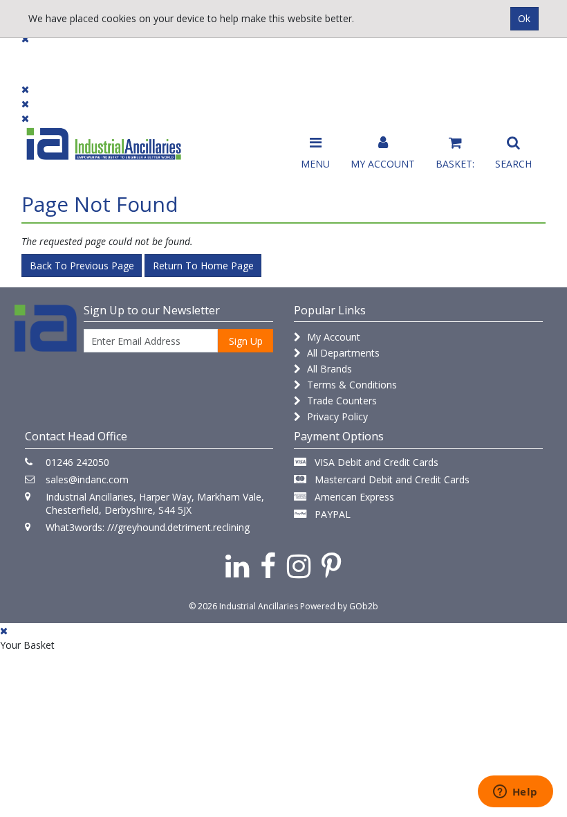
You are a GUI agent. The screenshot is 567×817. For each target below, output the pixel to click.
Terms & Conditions (350, 384)
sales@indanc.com (87, 479)
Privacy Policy (336, 416)
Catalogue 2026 (423, 63)
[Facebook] (267, 565)
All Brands (328, 368)
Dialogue (119, 57)
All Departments (342, 352)
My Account (332, 336)
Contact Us (253, 57)
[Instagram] (298, 565)
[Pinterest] (331, 565)
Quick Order (512, 63)
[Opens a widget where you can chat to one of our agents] (515, 792)
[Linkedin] (237, 565)
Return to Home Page (203, 265)
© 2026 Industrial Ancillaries (243, 606)
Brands (183, 57)
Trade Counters (340, 400)
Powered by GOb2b (339, 606)
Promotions (333, 57)
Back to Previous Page (82, 265)
